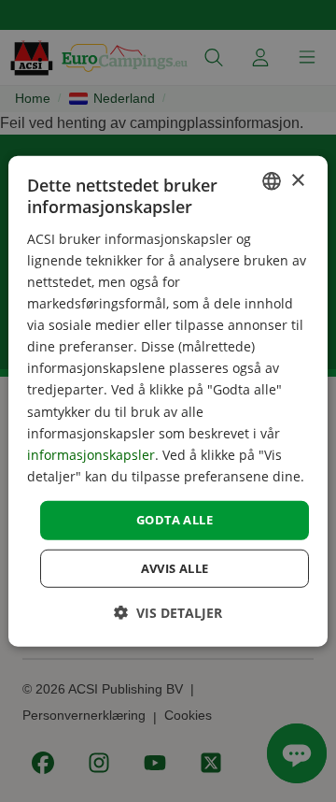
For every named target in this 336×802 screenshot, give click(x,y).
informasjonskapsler (91, 454)
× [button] (297, 180)
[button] (168, 612)
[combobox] (271, 181)
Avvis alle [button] (175, 567)
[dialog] (168, 401)
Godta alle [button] (174, 519)
